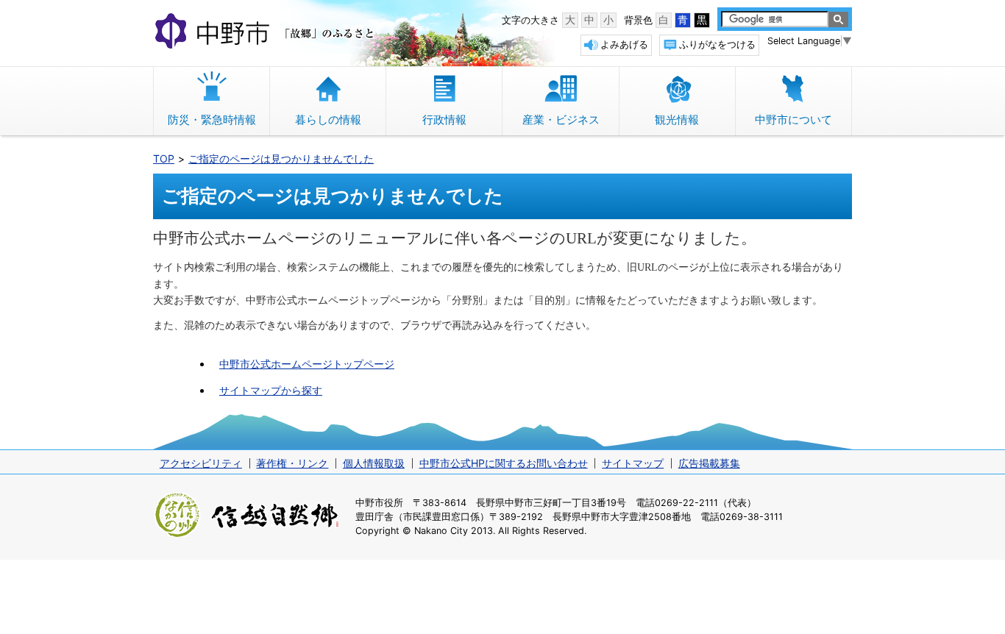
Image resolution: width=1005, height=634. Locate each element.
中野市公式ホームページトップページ (306, 363)
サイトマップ (633, 463)
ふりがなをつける (717, 44)
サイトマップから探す (270, 390)
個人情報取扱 (374, 463)
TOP (163, 158)
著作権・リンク (292, 463)
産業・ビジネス (561, 120)
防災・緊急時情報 (212, 120)
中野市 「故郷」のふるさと (266, 32)
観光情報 (677, 120)
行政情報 (444, 120)
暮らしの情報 (328, 120)
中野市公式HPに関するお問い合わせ (503, 463)
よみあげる (624, 44)
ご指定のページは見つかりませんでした (281, 158)
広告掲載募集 (709, 463)
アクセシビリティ (201, 463)
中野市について (793, 120)
